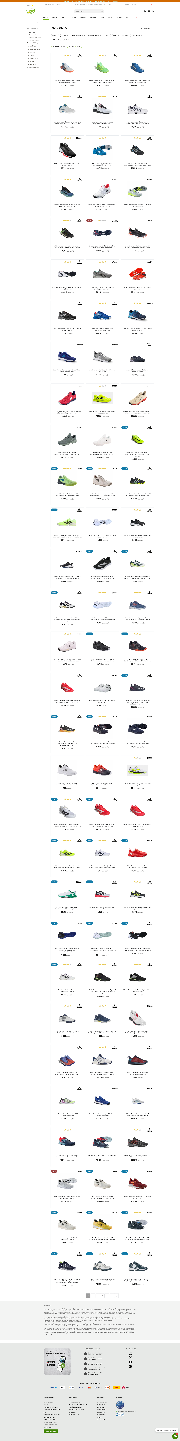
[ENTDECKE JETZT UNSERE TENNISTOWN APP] (57, 1374)
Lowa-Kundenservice (50, 1422)
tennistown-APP (74, 1415)
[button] (145, 11)
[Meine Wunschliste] (149, 11)
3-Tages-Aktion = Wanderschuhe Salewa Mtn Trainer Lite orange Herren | (90, 1)
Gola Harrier (101, 1412)
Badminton (65, 17)
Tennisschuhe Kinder (35, 40)
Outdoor (93, 17)
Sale (135, 17)
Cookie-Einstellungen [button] (50, 1425)
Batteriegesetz (48, 1427)
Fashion (120, 17)
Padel (74, 17)
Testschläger (101, 1415)
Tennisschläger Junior (34, 49)
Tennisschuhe (33, 32)
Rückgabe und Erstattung (52, 1415)
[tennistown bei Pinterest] (131, 1367)
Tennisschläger (32, 46)
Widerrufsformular (49, 1417)
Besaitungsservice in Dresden (78, 1404)
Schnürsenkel (129, 1331)
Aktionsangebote (74, 1402)
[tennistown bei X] (131, 1359)
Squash (54, 17)
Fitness (110, 17)
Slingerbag (100, 1407)
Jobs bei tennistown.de (76, 1409)
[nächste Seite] (116, 1295)
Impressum (72, 1412)
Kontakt (46, 1404)
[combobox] (30, 5)
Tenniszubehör (32, 64)
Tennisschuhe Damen (35, 37)
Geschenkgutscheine (75, 1407)
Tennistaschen (31, 52)
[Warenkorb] (153, 11)
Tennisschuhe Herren (35, 35)
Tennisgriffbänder (33, 58)
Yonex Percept (101, 1409)
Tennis (45, 17)
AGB (45, 1412)
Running (83, 17)
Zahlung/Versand (49, 1402)
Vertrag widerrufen (51, 1431)
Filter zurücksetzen (59, 46)
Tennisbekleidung (32, 43)
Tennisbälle (30, 61)
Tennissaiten (31, 55)
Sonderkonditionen (50, 1420)
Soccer (102, 17)
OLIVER (99, 1417)
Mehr (128, 17)
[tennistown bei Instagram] (131, 1354)
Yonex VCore (101, 1420)
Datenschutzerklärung (51, 1407)
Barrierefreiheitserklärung (52, 1409)
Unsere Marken (102, 1402)
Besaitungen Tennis (33, 68)
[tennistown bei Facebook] (131, 1363)
